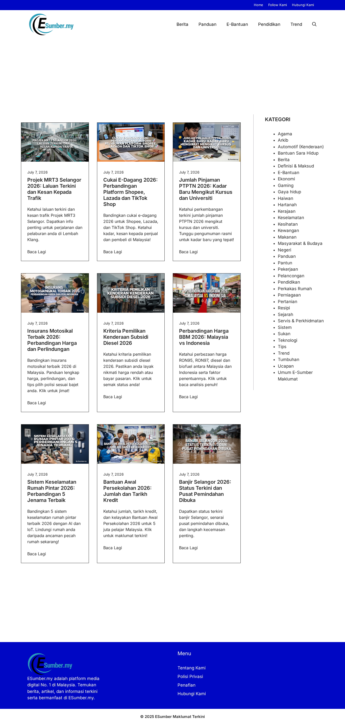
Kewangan (288, 230)
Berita (182, 24)
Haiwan (285, 198)
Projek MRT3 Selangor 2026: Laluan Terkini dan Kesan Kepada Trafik (54, 189)
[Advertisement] (172, 76)
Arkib (283, 140)
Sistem (285, 327)
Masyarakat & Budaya (300, 243)
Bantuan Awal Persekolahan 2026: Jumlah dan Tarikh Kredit (127, 491)
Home (258, 5)
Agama (285, 133)
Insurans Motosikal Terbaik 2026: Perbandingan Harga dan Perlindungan (52, 340)
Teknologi (287, 340)
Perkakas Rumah (295, 288)
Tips (282, 346)
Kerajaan (286, 211)
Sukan (284, 333)
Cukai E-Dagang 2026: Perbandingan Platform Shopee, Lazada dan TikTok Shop (130, 192)
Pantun (285, 262)
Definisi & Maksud (296, 165)
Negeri (284, 249)
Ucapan (286, 366)
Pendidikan (269, 24)
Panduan (207, 24)
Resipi (284, 307)
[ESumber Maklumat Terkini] (51, 24)
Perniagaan (289, 295)
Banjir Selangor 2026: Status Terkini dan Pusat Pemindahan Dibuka (205, 491)
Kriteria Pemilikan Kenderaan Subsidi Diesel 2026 (125, 337)
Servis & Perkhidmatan (301, 320)
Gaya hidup (289, 191)
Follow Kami (277, 5)
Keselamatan (291, 217)
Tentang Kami (192, 667)
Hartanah (287, 204)
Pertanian (287, 301)
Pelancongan (291, 275)
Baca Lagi (36, 251)
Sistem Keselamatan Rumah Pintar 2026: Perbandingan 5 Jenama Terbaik (51, 491)
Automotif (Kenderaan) (301, 146)
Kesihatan (288, 224)
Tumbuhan (288, 359)
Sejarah (285, 314)
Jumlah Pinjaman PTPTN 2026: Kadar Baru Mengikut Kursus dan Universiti (205, 189)
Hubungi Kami (303, 5)
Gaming (285, 185)
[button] (314, 24)
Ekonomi (286, 178)
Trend (296, 24)
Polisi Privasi (190, 676)
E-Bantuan (237, 24)
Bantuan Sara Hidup (298, 153)
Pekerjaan (288, 269)
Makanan (287, 237)
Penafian (186, 685)
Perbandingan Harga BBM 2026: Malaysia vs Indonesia (204, 337)
